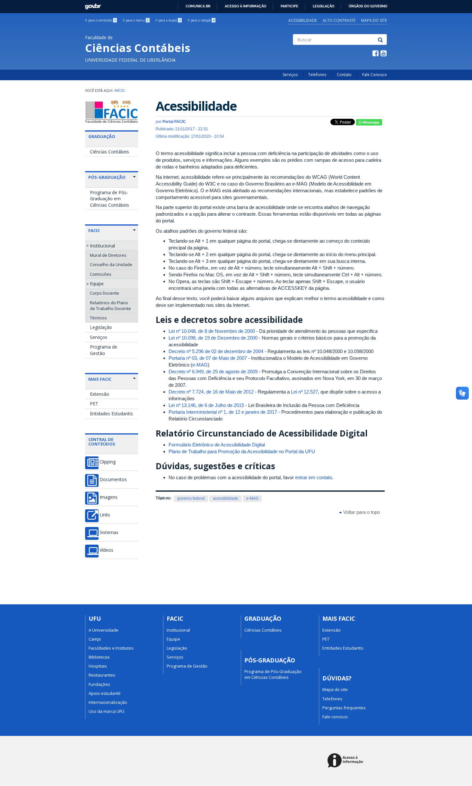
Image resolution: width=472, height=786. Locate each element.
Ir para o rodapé (201, 20)
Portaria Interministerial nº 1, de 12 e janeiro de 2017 (223, 412)
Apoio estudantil (104, 693)
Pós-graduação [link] (107, 177)
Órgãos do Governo (368, 6)
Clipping (108, 462)
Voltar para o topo (361, 512)
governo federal (191, 498)
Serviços (290, 74)
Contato (344, 74)
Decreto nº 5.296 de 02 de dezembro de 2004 (216, 351)
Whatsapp (371, 122)
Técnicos (98, 318)
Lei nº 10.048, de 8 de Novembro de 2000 (212, 331)
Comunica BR (198, 6)
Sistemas (109, 532)
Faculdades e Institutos (111, 648)
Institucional (102, 246)
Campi (95, 639)
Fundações (99, 684)
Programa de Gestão (103, 350)
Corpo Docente (104, 293)
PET (94, 404)
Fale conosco (335, 717)
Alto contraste (339, 20)
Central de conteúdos (101, 441)
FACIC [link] (94, 230)
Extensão (99, 394)
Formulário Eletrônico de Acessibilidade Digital (217, 444)
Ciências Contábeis (109, 152)
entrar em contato (313, 477)
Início (119, 90)
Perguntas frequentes (344, 708)
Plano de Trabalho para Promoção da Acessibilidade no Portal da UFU (242, 451)
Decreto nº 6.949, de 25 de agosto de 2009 (213, 371)
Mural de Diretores (108, 255)
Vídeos (106, 550)
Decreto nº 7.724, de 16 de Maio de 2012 (211, 391)
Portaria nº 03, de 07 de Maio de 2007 (208, 358)
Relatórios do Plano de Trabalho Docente (110, 305)
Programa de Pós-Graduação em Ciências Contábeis (109, 198)
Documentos (113, 479)
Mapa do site (374, 20)
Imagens (109, 497)
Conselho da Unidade (111, 264)
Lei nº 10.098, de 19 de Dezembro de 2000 (213, 338)
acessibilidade (225, 498)
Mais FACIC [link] (99, 379)
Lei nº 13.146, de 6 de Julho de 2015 (206, 405)
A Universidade (103, 630)
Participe (289, 6)
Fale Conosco (374, 74)
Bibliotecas (99, 657)
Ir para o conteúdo (100, 20)
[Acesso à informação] (346, 761)
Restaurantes (102, 675)
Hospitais (98, 666)
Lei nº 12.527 (304, 391)
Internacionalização (108, 702)
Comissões (100, 274)
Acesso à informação (245, 6)
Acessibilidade (302, 20)
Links (105, 515)
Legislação (323, 6)
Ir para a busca (168, 20)
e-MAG (200, 364)
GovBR (91, 5)
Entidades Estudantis (111, 413)
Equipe (97, 284)
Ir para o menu (136, 20)
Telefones (317, 74)
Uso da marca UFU (106, 711)
